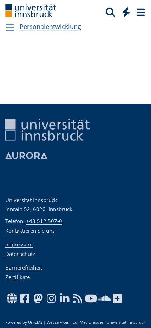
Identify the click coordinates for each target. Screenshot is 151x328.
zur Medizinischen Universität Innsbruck (109, 322)
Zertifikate (17, 276)
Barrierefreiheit (23, 267)
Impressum (19, 244)
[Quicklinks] (126, 12)
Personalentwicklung (50, 26)
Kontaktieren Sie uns (30, 230)
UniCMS (35, 322)
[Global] (124, 11)
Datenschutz (20, 253)
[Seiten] (140, 12)
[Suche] (110, 12)
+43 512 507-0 (44, 221)
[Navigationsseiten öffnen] (10, 27)
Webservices (58, 322)
